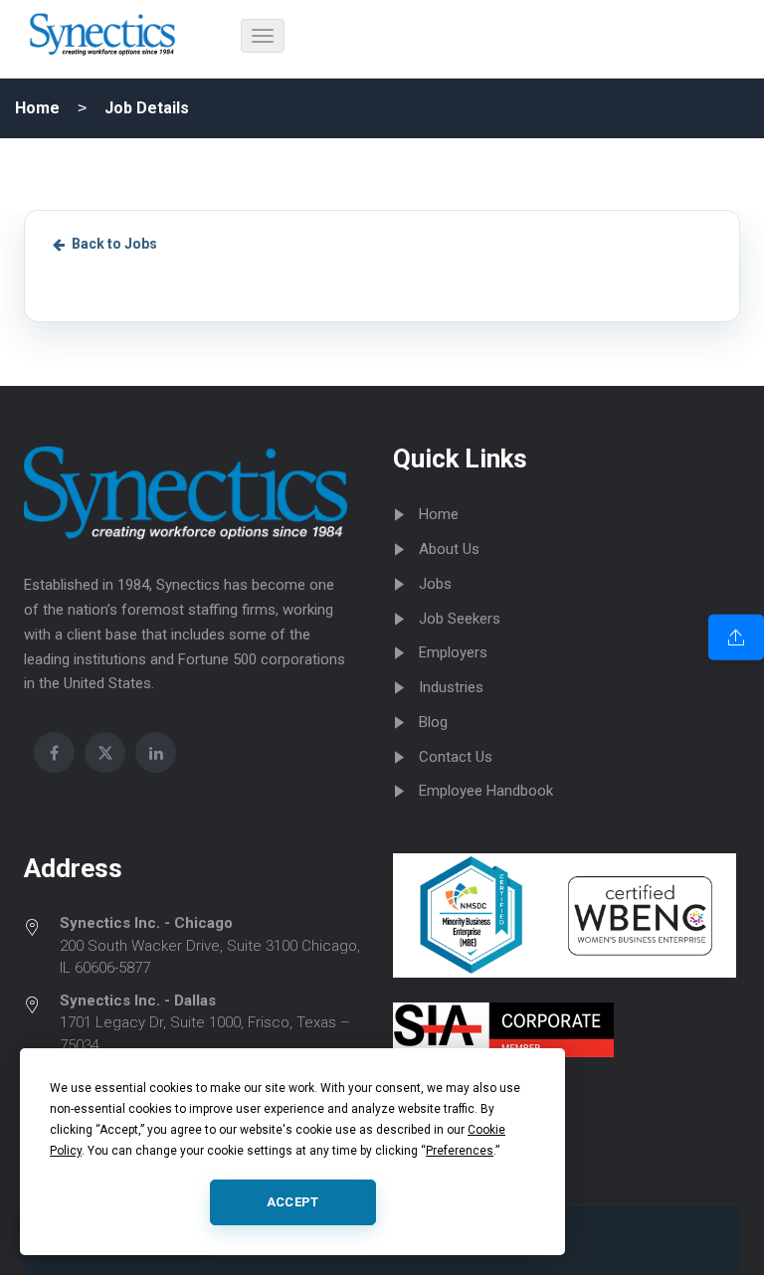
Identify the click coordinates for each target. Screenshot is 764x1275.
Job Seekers (459, 619)
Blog (433, 722)
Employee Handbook (486, 791)
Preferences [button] (459, 1151)
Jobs (435, 584)
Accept (293, 1201)
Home (37, 107)
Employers (453, 652)
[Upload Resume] (736, 637)
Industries (451, 687)
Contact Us (455, 757)
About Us (449, 549)
